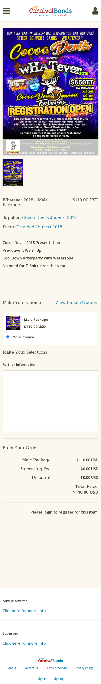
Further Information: (20, 364)
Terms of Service (56, 668)
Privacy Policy (84, 668)
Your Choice (23, 337)
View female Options (76, 302)
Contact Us (30, 668)
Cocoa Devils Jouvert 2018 (49, 217)
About (12, 668)
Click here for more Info (24, 610)
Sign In (42, 679)
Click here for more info (24, 643)
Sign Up (59, 679)
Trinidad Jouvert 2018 (39, 226)
